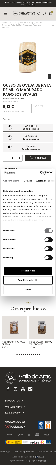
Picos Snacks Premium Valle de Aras (40, 343)
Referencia (7, 101)
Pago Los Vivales (16, 98)
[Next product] (53, 25)
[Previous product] (52, 25)
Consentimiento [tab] (11, 180)
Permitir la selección (28, 280)
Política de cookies (47, 451)
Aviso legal (5, 451)
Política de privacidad (24, 451)
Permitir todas (28, 270)
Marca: (6, 98)
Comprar (40, 158)
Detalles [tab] (28, 180)
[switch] (49, 239)
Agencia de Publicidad (23, 457)
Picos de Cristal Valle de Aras (13, 343)
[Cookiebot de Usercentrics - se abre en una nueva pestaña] (40, 173)
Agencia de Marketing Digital (23, 460)
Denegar (28, 289)
